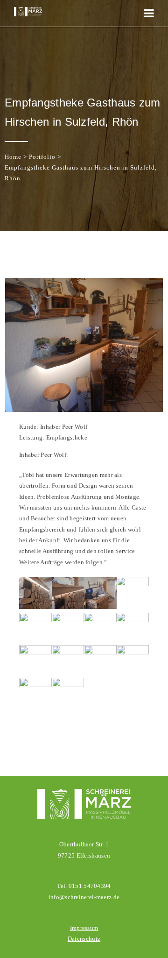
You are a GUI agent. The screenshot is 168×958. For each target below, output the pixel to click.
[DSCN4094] (133, 584)
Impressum (84, 927)
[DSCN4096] (100, 606)
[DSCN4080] (35, 684)
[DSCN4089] (100, 620)
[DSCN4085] (68, 652)
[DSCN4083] (100, 652)
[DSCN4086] (35, 652)
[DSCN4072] (68, 684)
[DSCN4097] (68, 606)
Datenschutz (84, 938)
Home (13, 156)
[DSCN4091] (68, 620)
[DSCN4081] (133, 652)
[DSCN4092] (35, 620)
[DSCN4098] (35, 606)
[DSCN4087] (133, 620)
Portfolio (42, 156)
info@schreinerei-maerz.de (84, 897)
